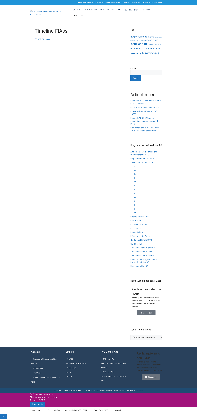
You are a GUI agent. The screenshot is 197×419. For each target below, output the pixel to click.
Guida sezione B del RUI (143, 251)
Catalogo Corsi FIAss (139, 217)
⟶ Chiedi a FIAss (107, 372)
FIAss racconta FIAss (140, 236)
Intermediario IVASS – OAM (76, 410)
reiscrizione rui (137, 48)
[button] (82, 15)
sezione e (151, 53)
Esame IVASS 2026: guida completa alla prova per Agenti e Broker (145, 121)
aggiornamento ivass (142, 36)
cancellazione (158, 37)
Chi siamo (76, 10)
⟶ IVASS (69, 359)
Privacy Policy (119, 390)
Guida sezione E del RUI (143, 255)
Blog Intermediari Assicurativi (143, 158)
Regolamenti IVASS (139, 266)
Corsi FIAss (135, 228)
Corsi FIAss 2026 (101, 410)
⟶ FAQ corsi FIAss (108, 359)
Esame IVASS (136, 232)
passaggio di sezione (154, 44)
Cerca (133, 68)
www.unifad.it (106, 390)
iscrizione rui (139, 44)
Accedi (147, 10)
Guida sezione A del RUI (143, 248)
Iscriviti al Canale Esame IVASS (144, 107)
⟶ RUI (68, 372)
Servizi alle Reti (91, 10)
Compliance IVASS (138, 224)
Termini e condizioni (135, 390)
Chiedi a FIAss (137, 220)
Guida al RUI (136, 244)
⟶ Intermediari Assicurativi (76, 363)
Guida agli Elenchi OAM (141, 240)
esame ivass (135, 40)
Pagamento (37, 404)
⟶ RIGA (69, 377)
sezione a (153, 48)
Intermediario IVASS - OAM (110, 10)
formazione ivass (149, 40)
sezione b (137, 53)
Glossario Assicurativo (142, 162)
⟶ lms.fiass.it (71, 368)
